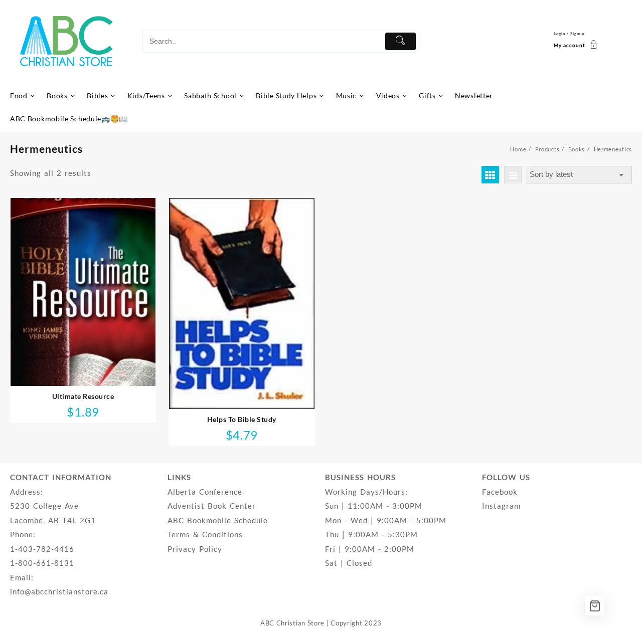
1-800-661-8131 (42, 562)
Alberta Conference (205, 491)
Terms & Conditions (205, 534)
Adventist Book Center (212, 505)
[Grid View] (490, 174)
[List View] (513, 174)
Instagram (501, 505)
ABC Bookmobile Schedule (218, 520)
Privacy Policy (195, 548)
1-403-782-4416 (42, 548)
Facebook (500, 491)
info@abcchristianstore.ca (59, 591)
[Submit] (400, 41)
